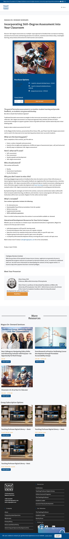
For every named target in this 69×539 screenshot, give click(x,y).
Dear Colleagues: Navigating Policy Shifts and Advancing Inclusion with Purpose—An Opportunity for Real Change (16, 354)
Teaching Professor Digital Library (45, 491)
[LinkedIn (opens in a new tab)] (63, 1)
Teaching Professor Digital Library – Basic (15, 463)
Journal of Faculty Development (44, 503)
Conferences (39, 488)
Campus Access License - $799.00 (39, 91)
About (6, 512)
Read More (17, 294)
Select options (6, 361)
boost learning (38, 185)
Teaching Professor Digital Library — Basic (16, 429)
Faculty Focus (39, 518)
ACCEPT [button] (58, 536)
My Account (8, 518)
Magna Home (6, 1)
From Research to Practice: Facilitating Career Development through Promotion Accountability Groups (50, 354)
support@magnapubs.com (11, 500)
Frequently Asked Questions (13, 515)
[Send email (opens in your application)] (65, 1)
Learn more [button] (48, 535)
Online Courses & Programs (43, 494)
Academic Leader (40, 500)
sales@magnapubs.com (28, 239)
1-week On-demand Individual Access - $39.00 (43, 83)
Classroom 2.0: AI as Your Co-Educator (14, 390)
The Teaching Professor (42, 497)
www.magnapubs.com (10, 502)
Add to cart (39, 101)
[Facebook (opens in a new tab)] (61, 1)
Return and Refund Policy (12, 524)
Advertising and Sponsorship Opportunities (17, 528)
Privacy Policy (8, 521)
